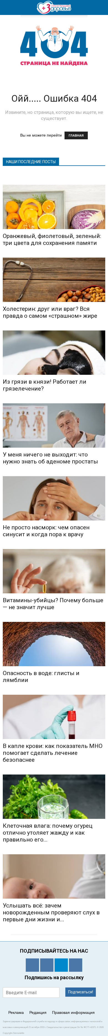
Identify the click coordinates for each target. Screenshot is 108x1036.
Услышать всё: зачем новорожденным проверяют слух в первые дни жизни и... (51, 912)
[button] (100, 7)
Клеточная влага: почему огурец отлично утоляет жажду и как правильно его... (47, 832)
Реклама (16, 1012)
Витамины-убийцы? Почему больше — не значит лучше (53, 604)
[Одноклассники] (32, 965)
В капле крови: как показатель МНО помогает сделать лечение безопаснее (52, 753)
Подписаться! (80, 992)
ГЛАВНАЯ (76, 135)
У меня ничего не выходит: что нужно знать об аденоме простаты (50, 458)
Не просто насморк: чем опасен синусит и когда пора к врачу (46, 531)
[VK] (46, 965)
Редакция (38, 1012)
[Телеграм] (61, 965)
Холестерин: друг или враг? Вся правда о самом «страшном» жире (50, 312)
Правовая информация (73, 1012)
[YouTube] (75, 965)
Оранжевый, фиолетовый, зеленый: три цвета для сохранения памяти (52, 239)
